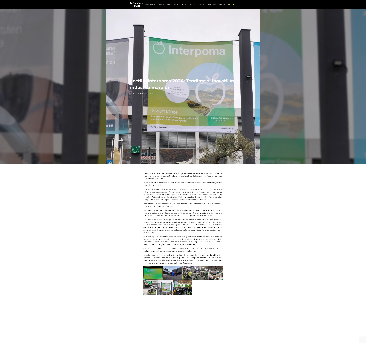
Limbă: (233, 4)
